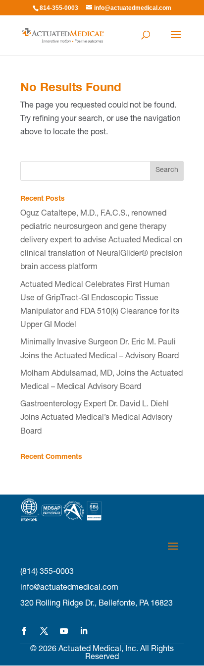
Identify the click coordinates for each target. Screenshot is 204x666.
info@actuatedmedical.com (69, 588)
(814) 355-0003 (47, 572)
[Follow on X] (44, 631)
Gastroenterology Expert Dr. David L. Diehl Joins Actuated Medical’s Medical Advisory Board (96, 418)
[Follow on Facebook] (24, 631)
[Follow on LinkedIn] (84, 631)
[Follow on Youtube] (64, 631)
